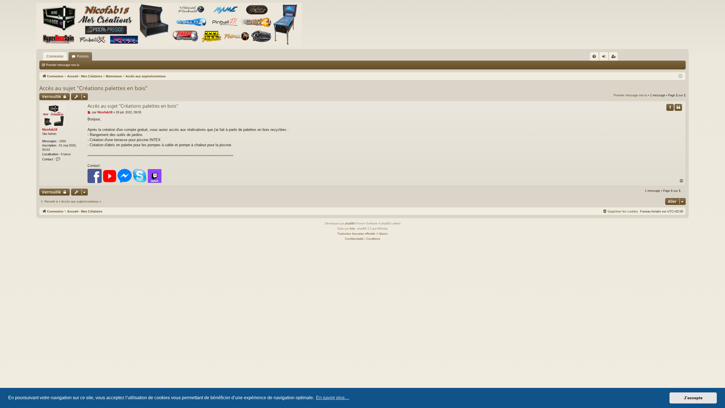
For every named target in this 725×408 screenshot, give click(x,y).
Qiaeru (383, 233)
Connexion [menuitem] (605, 57)
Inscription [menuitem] (614, 57)
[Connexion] (169, 24)
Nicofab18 (49, 129)
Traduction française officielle (356, 233)
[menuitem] (594, 56)
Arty (352, 228)
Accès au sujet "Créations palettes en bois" (93, 88)
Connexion (54, 56)
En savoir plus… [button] (332, 397)
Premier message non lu (62, 65)
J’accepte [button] (693, 398)
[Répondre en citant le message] (678, 107)
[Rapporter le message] (670, 107)
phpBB (349, 223)
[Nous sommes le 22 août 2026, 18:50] (680, 76)
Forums (83, 56)
